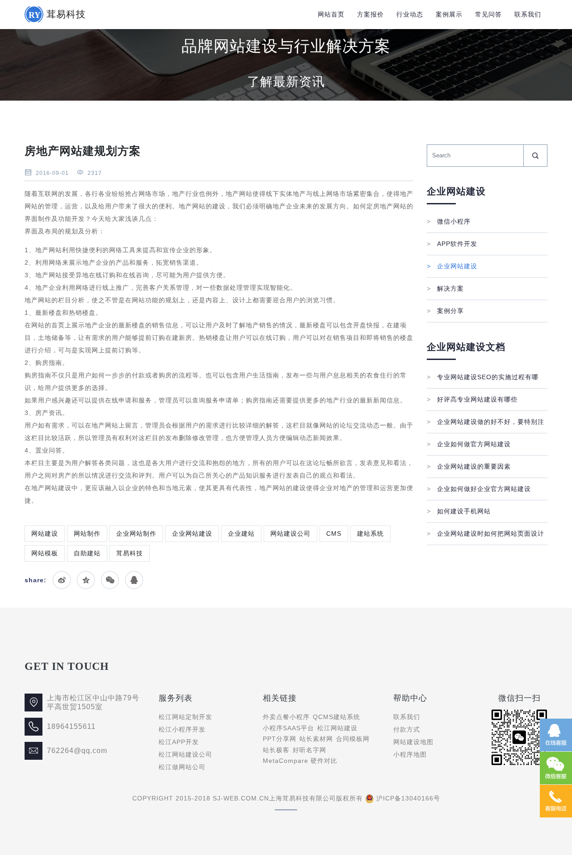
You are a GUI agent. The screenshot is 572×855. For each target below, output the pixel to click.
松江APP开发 (179, 741)
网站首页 (331, 14)
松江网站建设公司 (185, 754)
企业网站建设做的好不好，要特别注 (485, 421)
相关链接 (280, 698)
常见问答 (488, 14)
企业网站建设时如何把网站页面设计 (485, 533)
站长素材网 (316, 738)
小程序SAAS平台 (288, 728)
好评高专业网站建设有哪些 (472, 399)
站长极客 (276, 749)
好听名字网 (309, 749)
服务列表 (176, 698)
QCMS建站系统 (336, 716)
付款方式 (406, 729)
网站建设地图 (413, 741)
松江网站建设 (337, 728)
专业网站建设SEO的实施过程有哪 (482, 377)
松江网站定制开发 (185, 716)
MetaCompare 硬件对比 (300, 760)
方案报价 (370, 14)
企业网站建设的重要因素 (469, 466)
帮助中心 (410, 698)
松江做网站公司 (182, 766)
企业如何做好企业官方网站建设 (479, 488)
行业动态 (409, 14)
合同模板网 (353, 738)
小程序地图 (410, 754)
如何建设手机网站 (459, 511)
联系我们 (527, 14)
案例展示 (449, 14)
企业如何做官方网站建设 (469, 444)
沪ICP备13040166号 (408, 798)
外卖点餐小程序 (286, 716)
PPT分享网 (279, 738)
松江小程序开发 (182, 729)
